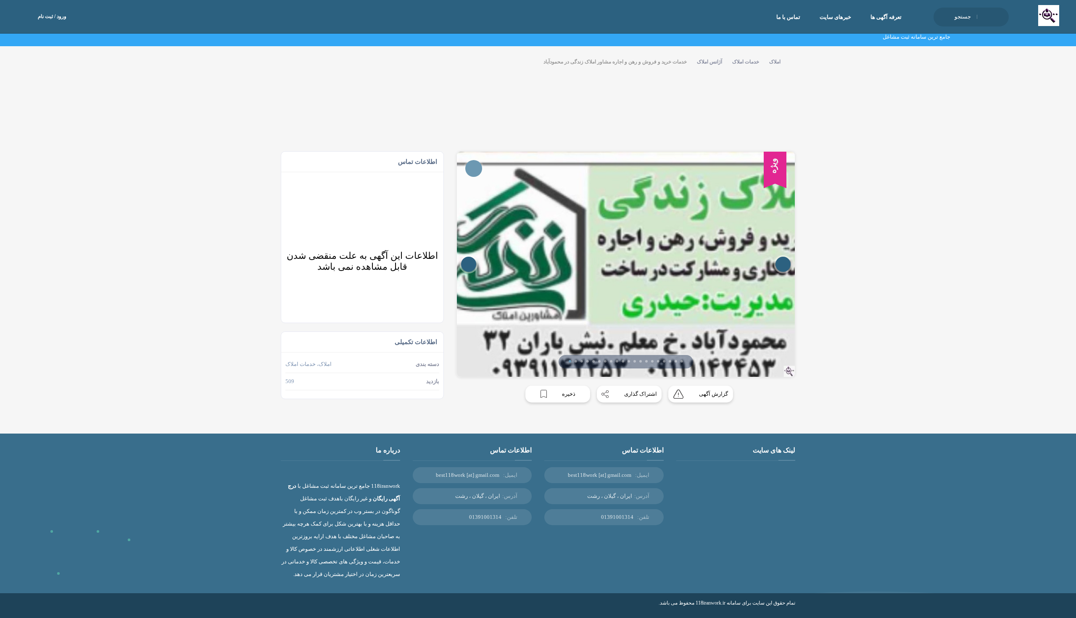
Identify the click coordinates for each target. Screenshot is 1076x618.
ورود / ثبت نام (52, 16)
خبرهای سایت (835, 17)
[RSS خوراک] (284, 609)
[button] (570, 361)
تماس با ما (788, 17)
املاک (775, 62)
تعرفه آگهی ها (886, 17)
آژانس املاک (709, 62)
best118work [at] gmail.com (599, 475)
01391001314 (617, 517)
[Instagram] (296, 609)
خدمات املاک (745, 62)
